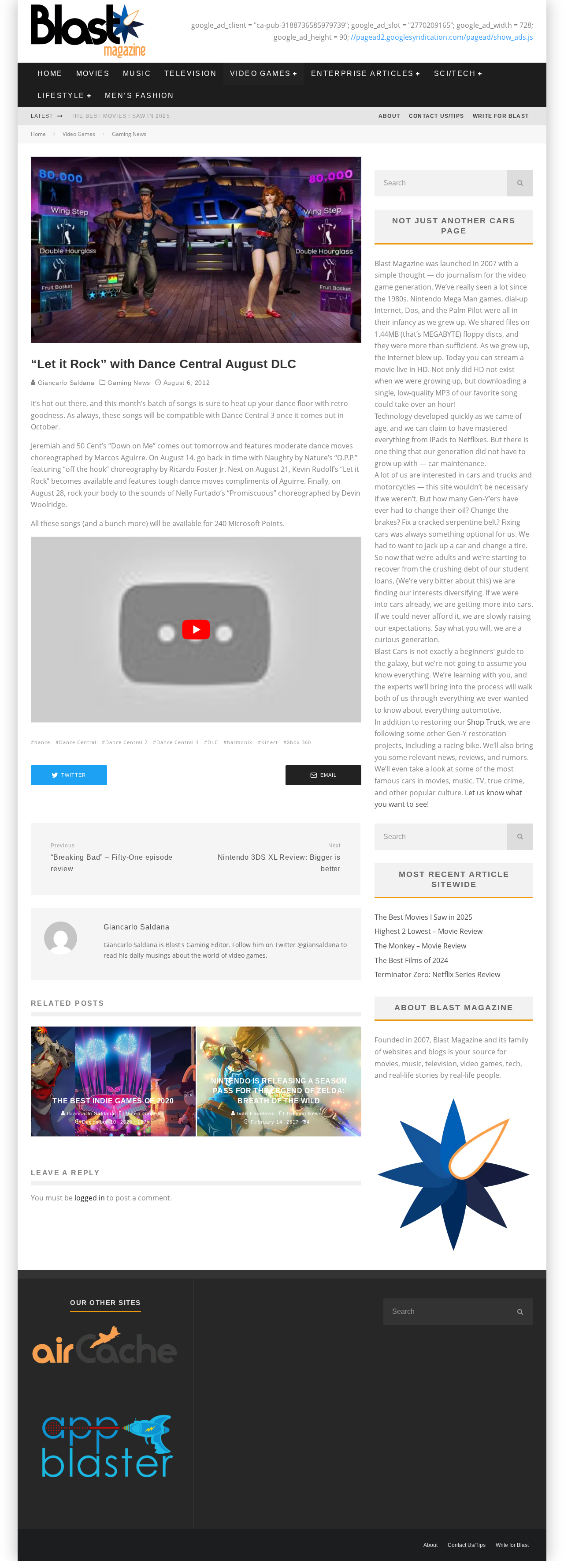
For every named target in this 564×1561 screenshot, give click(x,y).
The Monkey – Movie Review (420, 946)
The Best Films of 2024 (411, 960)
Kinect (269, 742)
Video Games (260, 73)
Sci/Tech (455, 73)
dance (42, 742)
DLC (213, 742)
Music (137, 73)
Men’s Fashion (139, 95)
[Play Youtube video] (196, 630)
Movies (93, 73)
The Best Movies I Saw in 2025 (120, 116)
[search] (520, 183)
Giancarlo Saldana (65, 382)
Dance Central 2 (126, 742)
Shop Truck (486, 722)
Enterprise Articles (362, 73)
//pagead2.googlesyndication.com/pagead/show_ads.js (442, 37)
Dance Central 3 (177, 742)
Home (50, 73)
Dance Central (77, 742)
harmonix (239, 742)
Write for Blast (501, 116)
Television (190, 73)
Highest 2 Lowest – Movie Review (428, 931)
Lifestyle (61, 95)
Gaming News (129, 382)
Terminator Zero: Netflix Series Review (437, 974)
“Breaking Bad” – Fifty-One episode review (112, 858)
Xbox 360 (299, 742)
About (389, 116)
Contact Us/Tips (436, 116)
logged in (89, 1198)
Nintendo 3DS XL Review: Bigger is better (279, 858)
